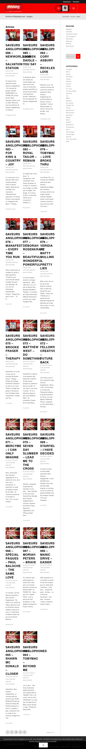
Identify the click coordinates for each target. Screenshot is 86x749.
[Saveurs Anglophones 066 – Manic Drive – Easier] (47, 533)
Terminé (68, 137)
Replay (8, 71)
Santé (68, 120)
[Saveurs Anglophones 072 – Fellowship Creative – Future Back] (47, 325)
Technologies (70, 132)
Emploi (68, 86)
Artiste (68, 74)
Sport (67, 129)
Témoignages (70, 134)
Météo (68, 98)
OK (43, 745)
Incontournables (71, 91)
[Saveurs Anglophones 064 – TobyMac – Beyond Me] (30, 637)
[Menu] (73, 8)
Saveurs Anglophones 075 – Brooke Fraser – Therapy (17, 347)
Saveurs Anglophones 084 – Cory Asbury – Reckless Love (52, 58)
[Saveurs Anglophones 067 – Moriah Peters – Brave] (30, 533)
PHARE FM (70, 105)
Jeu (67, 96)
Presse (68, 108)
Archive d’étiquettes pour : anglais (19, 16)
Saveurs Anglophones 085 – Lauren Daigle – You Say (35, 54)
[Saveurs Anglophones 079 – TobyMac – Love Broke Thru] (47, 131)
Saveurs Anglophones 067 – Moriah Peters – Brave (35, 552)
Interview (69, 93)
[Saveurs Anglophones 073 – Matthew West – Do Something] (30, 325)
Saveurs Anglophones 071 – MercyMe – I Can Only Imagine (17, 445)
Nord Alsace (70, 46)
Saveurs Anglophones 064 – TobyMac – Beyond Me (35, 658)
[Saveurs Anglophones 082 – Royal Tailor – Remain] (30, 131)
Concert (68, 84)
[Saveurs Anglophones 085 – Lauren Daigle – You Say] (30, 35)
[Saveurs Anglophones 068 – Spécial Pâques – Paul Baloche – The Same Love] (13, 533)
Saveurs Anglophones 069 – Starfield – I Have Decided (52, 443)
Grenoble (69, 31)
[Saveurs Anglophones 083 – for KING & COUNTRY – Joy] (13, 131)
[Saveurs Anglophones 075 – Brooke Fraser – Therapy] (13, 325)
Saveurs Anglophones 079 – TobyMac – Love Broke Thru (52, 152)
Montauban (69, 39)
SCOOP (68, 122)
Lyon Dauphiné (28, 364)
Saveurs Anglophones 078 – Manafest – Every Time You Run (17, 245)
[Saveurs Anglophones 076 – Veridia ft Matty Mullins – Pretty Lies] (47, 224)
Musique (68, 101)
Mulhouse (69, 41)
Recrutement (70, 110)
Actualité (26, 361)
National (68, 43)
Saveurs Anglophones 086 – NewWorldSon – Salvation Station (18, 56)
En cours (69, 89)
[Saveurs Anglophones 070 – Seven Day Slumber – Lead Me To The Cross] (30, 424)
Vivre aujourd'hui (71, 139)
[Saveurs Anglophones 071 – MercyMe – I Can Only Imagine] (13, 424)
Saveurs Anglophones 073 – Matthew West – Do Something (35, 347)
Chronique (69, 76)
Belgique (69, 29)
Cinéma (68, 79)
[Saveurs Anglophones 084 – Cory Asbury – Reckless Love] (47, 35)
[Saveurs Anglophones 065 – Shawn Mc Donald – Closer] (13, 637)
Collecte (68, 81)
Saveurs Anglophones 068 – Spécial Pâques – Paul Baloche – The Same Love (17, 560)
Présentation (67, 2)
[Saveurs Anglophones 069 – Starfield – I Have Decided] (47, 424)
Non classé (69, 103)
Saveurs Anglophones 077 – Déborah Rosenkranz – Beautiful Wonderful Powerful (35, 249)
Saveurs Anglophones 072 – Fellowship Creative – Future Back (52, 349)
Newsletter (76, 2)
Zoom (68, 141)
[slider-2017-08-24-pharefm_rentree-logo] (14, 8)
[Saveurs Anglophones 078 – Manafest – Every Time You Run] (13, 224)
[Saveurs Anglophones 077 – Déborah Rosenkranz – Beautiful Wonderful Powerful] (30, 224)
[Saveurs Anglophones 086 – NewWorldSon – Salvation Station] (13, 35)
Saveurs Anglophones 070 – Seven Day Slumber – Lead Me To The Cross (35, 451)
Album (68, 72)
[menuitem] (67, 1)
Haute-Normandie (71, 34)
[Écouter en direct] (58, 8)
